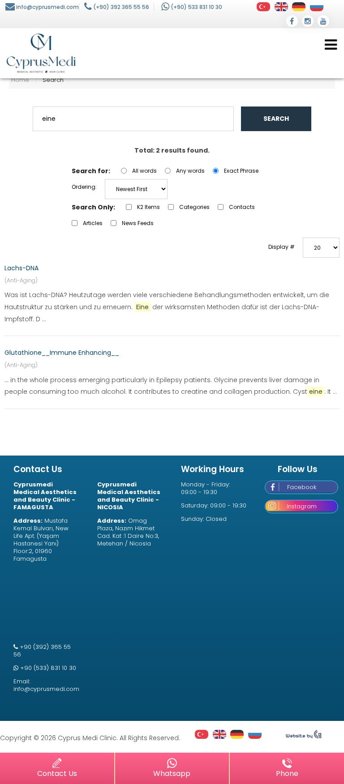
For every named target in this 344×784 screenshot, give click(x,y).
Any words (190, 171)
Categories (194, 207)
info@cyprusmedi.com (47, 7)
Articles (93, 223)
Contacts (242, 207)
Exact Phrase (241, 171)
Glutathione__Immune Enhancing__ (61, 352)
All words (144, 171)
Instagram (302, 506)
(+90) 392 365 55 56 (121, 7)
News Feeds (138, 223)
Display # (281, 247)
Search (276, 118)
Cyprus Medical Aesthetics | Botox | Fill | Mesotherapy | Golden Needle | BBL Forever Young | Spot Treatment (40, 53)
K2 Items (148, 207)
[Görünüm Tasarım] (304, 736)
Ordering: (84, 187)
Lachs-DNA (21, 268)
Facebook (301, 487)
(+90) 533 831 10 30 (196, 7)
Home (20, 80)
